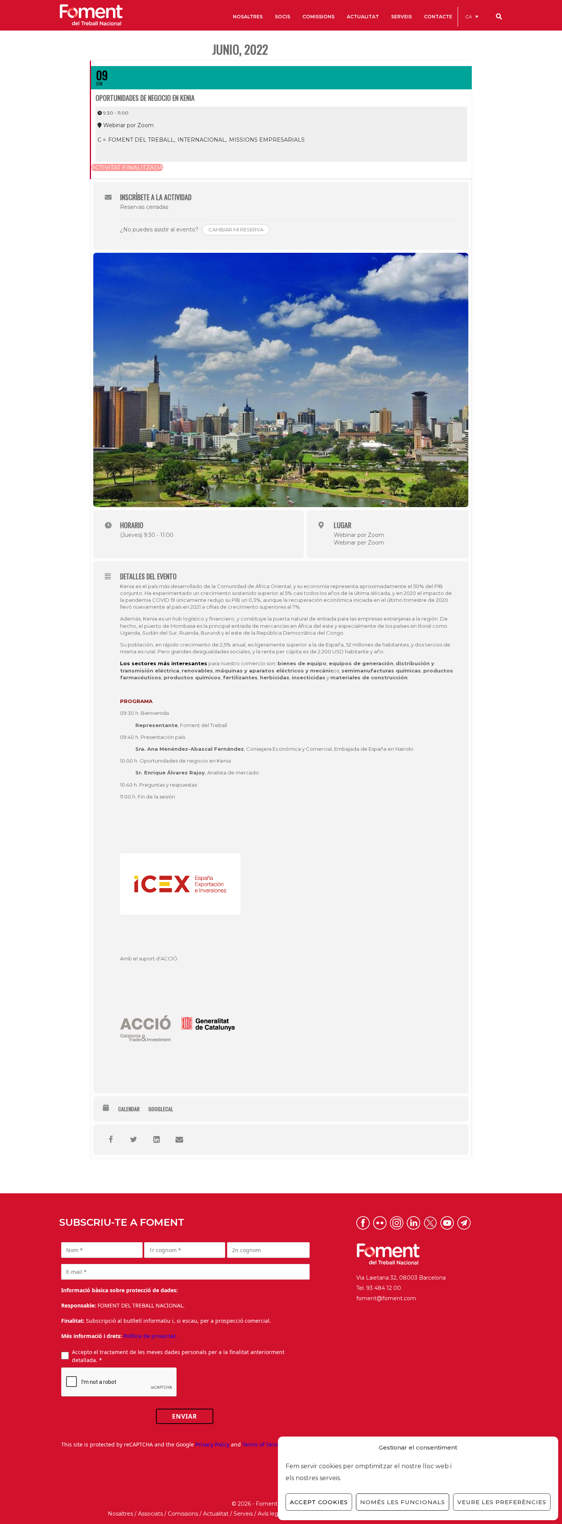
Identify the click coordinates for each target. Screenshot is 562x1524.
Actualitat (216, 1513)
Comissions (183, 1513)
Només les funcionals (402, 1502)
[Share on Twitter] (133, 1139)
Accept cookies (319, 1502)
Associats (150, 1513)
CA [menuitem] (468, 16)
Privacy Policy (212, 1444)
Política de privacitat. (150, 1336)
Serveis (243, 1513)
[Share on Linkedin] (156, 1139)
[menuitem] (471, 16)
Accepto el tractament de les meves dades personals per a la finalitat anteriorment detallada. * (178, 1356)
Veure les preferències (501, 1502)
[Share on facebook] (110, 1139)
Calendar (129, 1109)
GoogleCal (160, 1109)
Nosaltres (120, 1513)
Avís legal (270, 1513)
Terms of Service (263, 1444)
